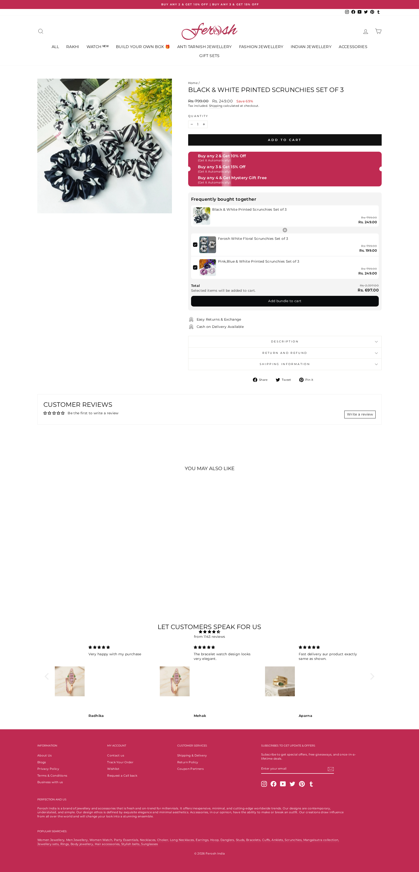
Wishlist (113, 769)
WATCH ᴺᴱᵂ (98, 46)
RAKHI (72, 46)
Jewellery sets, (48, 844)
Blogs (41, 762)
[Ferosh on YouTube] (283, 784)
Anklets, (278, 840)
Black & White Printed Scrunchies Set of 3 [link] (249, 209)
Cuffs (266, 840)
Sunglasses (149, 844)
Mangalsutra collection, (321, 840)
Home (193, 83)
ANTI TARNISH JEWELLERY (204, 46)
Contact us (115, 755)
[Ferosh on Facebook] (273, 784)
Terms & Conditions (52, 775)
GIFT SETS (209, 55)
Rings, (65, 844)
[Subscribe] (331, 769)
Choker (162, 840)
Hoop (214, 840)
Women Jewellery (50, 840)
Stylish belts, (131, 844)
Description (285, 341)
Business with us (50, 782)
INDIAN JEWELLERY (311, 46)
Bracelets (253, 840)
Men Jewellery (77, 840)
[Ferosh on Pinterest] (302, 784)
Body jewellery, (83, 844)
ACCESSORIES (353, 46)
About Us (44, 755)
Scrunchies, (294, 840)
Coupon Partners (190, 769)
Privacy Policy (48, 769)
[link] (201, 216)
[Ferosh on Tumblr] (311, 784)
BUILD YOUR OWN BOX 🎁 (143, 46)
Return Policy (187, 762)
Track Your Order (120, 762)
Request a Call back (122, 775)
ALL (55, 46)
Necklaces (147, 840)
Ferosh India (46, 808)
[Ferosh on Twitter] (292, 784)
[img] (209, 631)
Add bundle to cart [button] (284, 301)
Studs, (240, 840)
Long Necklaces (182, 840)
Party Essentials (126, 840)
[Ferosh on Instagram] (264, 784)
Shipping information (285, 364)
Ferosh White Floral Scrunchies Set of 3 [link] (253, 238)
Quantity (198, 116)
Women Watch (100, 840)
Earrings (202, 840)
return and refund (284, 353)
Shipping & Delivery (192, 755)
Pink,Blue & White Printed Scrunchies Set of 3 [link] (258, 261)
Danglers (227, 840)
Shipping (216, 106)
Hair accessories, (108, 844)
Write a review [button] (360, 414)
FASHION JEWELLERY (261, 46)
